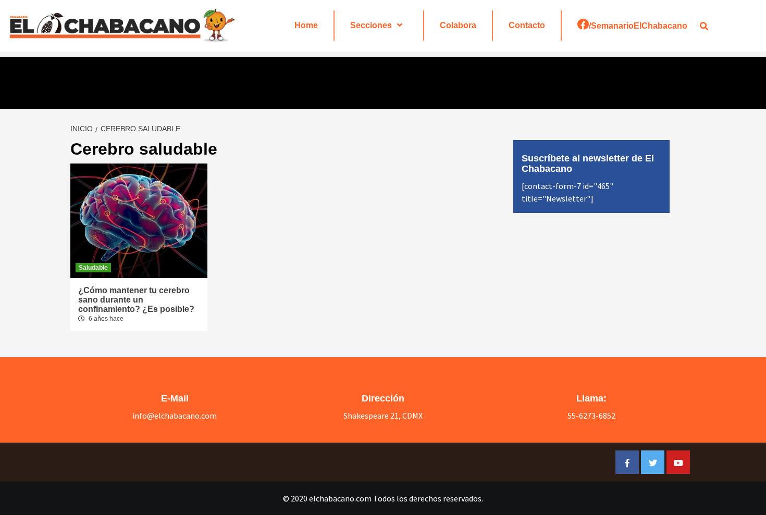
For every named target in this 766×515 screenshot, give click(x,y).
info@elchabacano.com (174, 415)
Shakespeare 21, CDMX (383, 415)
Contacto (527, 25)
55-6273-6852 (591, 415)
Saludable (93, 267)
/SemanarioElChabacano (638, 25)
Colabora (458, 25)
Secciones (371, 25)
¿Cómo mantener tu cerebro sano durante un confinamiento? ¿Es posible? (136, 299)
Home (306, 25)
